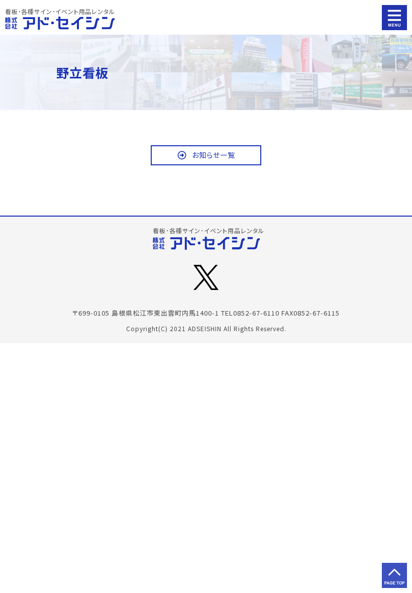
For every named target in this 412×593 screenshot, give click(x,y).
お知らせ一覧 (213, 155)
